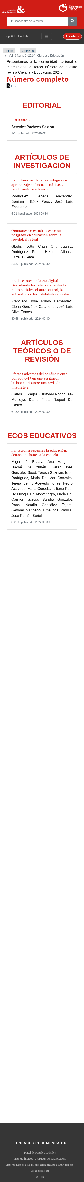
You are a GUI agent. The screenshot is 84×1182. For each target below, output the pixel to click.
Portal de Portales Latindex (40, 1152)
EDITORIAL (20, 120)
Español (9, 36)
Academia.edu (40, 1170)
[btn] (72, 21)
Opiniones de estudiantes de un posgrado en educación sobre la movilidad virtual (36, 235)
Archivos (28, 50)
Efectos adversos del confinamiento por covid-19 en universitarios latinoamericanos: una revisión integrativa (39, 380)
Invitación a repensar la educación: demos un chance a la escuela (39, 452)
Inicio (9, 50)
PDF (15, 86)
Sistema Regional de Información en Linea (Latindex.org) (40, 1164)
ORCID (40, 1176)
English (23, 36)
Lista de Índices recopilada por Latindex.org (40, 1158)
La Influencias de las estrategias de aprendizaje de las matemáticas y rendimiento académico (39, 184)
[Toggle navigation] (46, 36)
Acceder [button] (71, 36)
